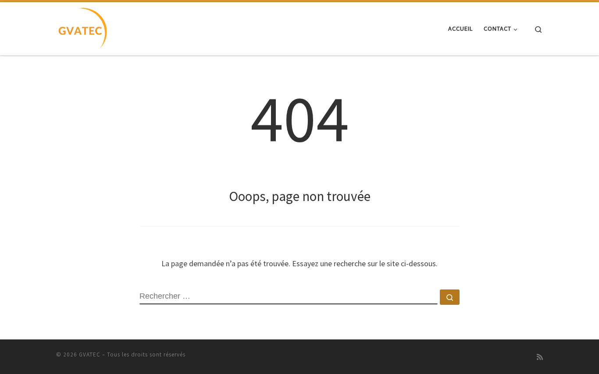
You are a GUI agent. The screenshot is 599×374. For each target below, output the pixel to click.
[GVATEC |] (82, 27)
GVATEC (89, 354)
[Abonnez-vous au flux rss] (540, 357)
